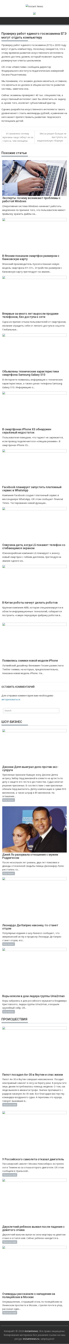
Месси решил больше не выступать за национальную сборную (51, 137)
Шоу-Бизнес (8, 800)
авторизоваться (10, 699)
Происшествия (9, 1104)
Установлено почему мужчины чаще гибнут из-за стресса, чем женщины (18, 137)
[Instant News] (4, 20)
